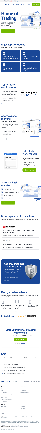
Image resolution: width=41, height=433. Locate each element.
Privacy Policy (22, 406)
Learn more (3, 251)
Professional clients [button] (4, 401)
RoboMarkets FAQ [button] (23, 394)
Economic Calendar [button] (23, 388)
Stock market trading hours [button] (24, 392)
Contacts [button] (2, 413)
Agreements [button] (3, 411)
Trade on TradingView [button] (4, 397)
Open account (8, 31)
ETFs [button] (2, 390)
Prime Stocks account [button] (4, 392)
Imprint (21, 410)
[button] (37, 1)
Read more (3, 103)
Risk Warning (22, 408)
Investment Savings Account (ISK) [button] (6, 394)
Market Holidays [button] (23, 390)
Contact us (22, 343)
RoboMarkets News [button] (4, 408)
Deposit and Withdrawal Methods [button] (6, 399)
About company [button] (3, 406)
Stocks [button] (2, 388)
